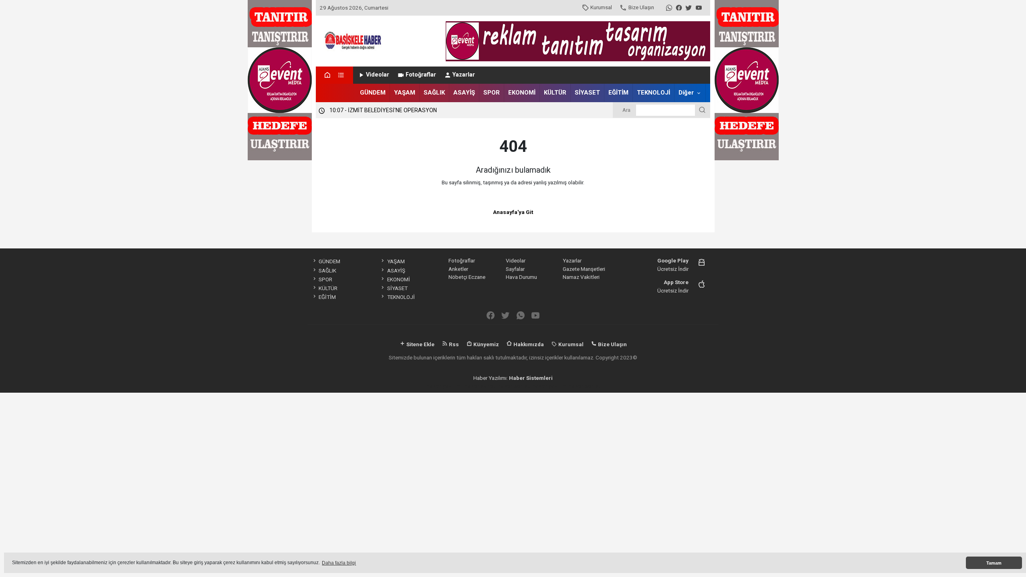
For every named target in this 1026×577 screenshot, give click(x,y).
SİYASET (587, 92)
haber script (584, 386)
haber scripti (514, 386)
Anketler (458, 269)
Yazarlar (463, 74)
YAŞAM (404, 92)
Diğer (686, 92)
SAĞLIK (434, 92)
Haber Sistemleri (531, 378)
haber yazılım (549, 386)
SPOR (491, 92)
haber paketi (480, 386)
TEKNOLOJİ (653, 92)
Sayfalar (515, 269)
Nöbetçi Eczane (466, 277)
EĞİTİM (618, 92)
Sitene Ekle (419, 344)
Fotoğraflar (421, 74)
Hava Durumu (521, 277)
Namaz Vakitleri (581, 277)
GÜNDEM (373, 92)
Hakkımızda (528, 344)
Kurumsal (601, 7)
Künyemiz (485, 344)
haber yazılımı (444, 386)
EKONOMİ (521, 92)
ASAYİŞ (464, 92)
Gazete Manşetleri (584, 269)
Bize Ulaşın (641, 7)
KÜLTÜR (555, 92)
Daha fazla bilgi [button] (339, 563)
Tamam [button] (994, 563)
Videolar (377, 74)
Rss (453, 344)
